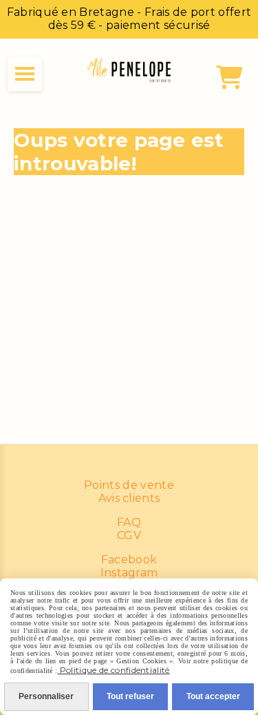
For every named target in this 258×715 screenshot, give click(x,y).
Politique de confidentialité (113, 670)
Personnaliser (46, 696)
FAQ (129, 522)
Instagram (129, 572)
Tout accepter (213, 696)
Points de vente (129, 485)
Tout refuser (130, 696)
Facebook (129, 559)
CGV (129, 535)
